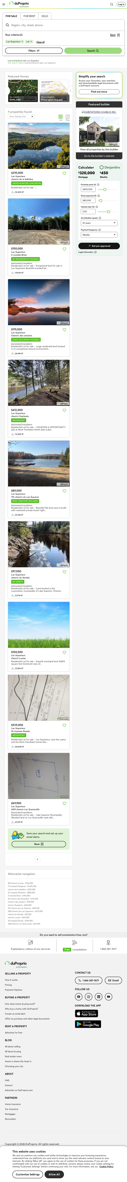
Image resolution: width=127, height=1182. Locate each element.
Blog (8, 1040)
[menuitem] (40, 982)
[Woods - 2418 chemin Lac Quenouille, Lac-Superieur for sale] (39, 776)
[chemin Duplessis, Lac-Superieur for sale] (39, 383)
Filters (31, 50)
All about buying (13, 1051)
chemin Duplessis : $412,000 (19, 905)
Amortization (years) (89, 218)
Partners (11, 1097)
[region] (63, 1164)
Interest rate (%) (88, 207)
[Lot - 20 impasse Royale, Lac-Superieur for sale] (39, 698)
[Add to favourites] (64, 173)
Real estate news (13, 1056)
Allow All (54, 1174)
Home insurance (13, 1104)
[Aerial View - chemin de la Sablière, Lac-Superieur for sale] (39, 146)
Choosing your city (14, 1066)
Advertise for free (13, 1032)
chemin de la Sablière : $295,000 (21, 889)
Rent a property (16, 1026)
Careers (9, 1085)
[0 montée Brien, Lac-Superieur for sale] (39, 222)
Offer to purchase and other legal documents (27, 1018)
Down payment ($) (88, 196)
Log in (121, 4)
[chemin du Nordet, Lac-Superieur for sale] (39, 544)
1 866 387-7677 (91, 980)
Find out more (99, 91)
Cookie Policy (106, 1166)
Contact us (82, 972)
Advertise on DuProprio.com (19, 1090)
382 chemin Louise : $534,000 (20, 883)
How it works (11, 980)
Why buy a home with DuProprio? (21, 1008)
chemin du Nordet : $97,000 (19, 914)
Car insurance (11, 1109)
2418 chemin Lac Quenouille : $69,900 (24, 924)
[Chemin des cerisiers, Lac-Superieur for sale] (39, 302)
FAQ (7, 1080)
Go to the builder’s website (99, 155)
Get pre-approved (101, 246)
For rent (29, 16)
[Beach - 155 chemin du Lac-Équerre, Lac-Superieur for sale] (39, 464)
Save (37, 844)
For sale (11, 16)
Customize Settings (28, 1174)
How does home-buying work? (20, 1003)
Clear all (40, 42)
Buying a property (17, 997)
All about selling (12, 1046)
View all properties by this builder (99, 149)
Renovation (10, 1119)
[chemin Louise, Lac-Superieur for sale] (39, 625)
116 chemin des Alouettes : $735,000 (23, 899)
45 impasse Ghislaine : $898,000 (21, 892)
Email (115, 980)
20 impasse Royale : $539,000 (20, 921)
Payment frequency (89, 230)
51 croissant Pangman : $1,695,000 (22, 886)
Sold (45, 16)
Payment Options (13, 989)
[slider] (104, 189)
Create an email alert (15, 1013)
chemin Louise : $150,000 (18, 917)
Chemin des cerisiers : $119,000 (21, 902)
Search (91, 50)
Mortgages (10, 1114)
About (9, 1073)
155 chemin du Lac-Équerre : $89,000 (23, 908)
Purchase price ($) (88, 184)
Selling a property (18, 973)
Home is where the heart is (18, 1061)
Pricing (8, 984)
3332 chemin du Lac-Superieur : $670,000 (25, 911)
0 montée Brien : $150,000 (19, 895)
